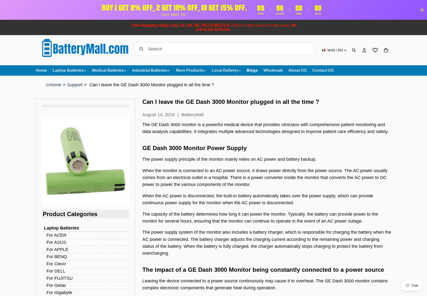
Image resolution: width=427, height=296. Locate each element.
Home (55, 84)
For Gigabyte (59, 292)
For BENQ (56, 256)
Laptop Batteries (61, 228)
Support (75, 84)
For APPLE (57, 249)
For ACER (56, 235)
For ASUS (56, 242)
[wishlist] (375, 50)
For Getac (56, 285)
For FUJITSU (59, 278)
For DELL (55, 271)
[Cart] (386, 50)
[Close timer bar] (422, 10)
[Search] (353, 50)
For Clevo (56, 263)
